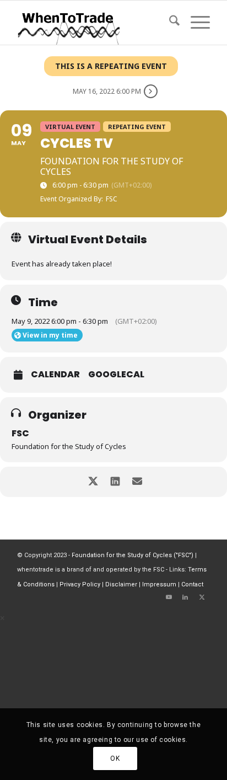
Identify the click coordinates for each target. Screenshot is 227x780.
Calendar (55, 375)
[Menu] (195, 23)
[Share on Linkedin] (115, 481)
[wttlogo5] (94, 23)
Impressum (159, 584)
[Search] (169, 23)
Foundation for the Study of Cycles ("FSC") (132, 555)
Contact (192, 584)
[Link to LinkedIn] (185, 597)
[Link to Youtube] (168, 597)
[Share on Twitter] (92, 481)
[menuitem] (169, 23)
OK (115, 758)
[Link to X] (201, 597)
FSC (20, 433)
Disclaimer (121, 584)
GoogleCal (116, 375)
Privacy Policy (80, 584)
